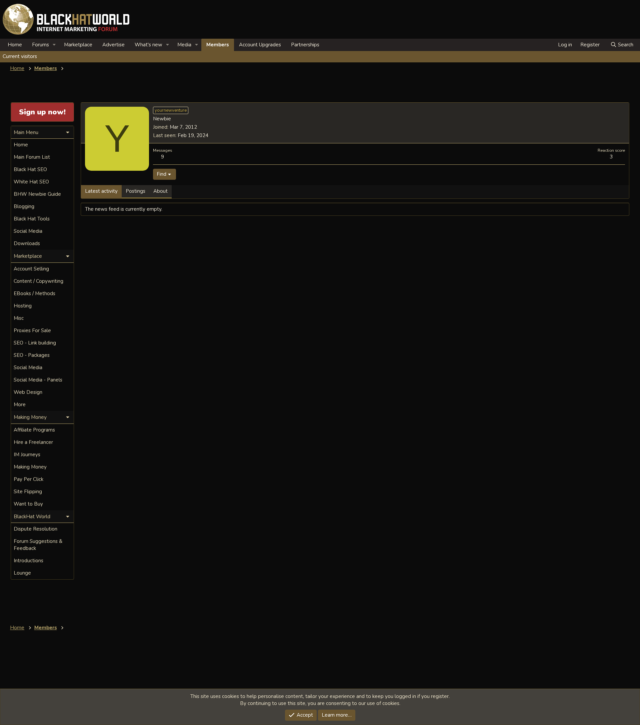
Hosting (23, 305)
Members (217, 44)
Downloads (27, 243)
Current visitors (20, 56)
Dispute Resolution (35, 529)
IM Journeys (27, 454)
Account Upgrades (260, 44)
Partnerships (305, 44)
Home (15, 44)
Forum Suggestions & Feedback (38, 545)
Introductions (28, 560)
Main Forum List (32, 157)
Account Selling (31, 268)
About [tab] (160, 191)
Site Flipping (28, 491)
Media (184, 44)
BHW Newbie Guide (37, 194)
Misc (19, 318)
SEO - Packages (32, 355)
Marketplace (78, 44)
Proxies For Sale (32, 330)
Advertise (113, 44)
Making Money (30, 467)
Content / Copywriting (38, 281)
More (20, 404)
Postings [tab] (135, 191)
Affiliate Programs (34, 430)
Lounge (22, 573)
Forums (40, 44)
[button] (54, 45)
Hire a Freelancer (33, 442)
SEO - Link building (35, 342)
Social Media (28, 231)
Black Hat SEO (30, 169)
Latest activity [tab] (101, 191)
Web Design (28, 392)
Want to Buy (28, 504)
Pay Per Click (28, 479)
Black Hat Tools (32, 218)
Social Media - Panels (38, 380)
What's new (148, 44)
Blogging (24, 206)
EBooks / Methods (34, 293)
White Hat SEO (31, 181)
